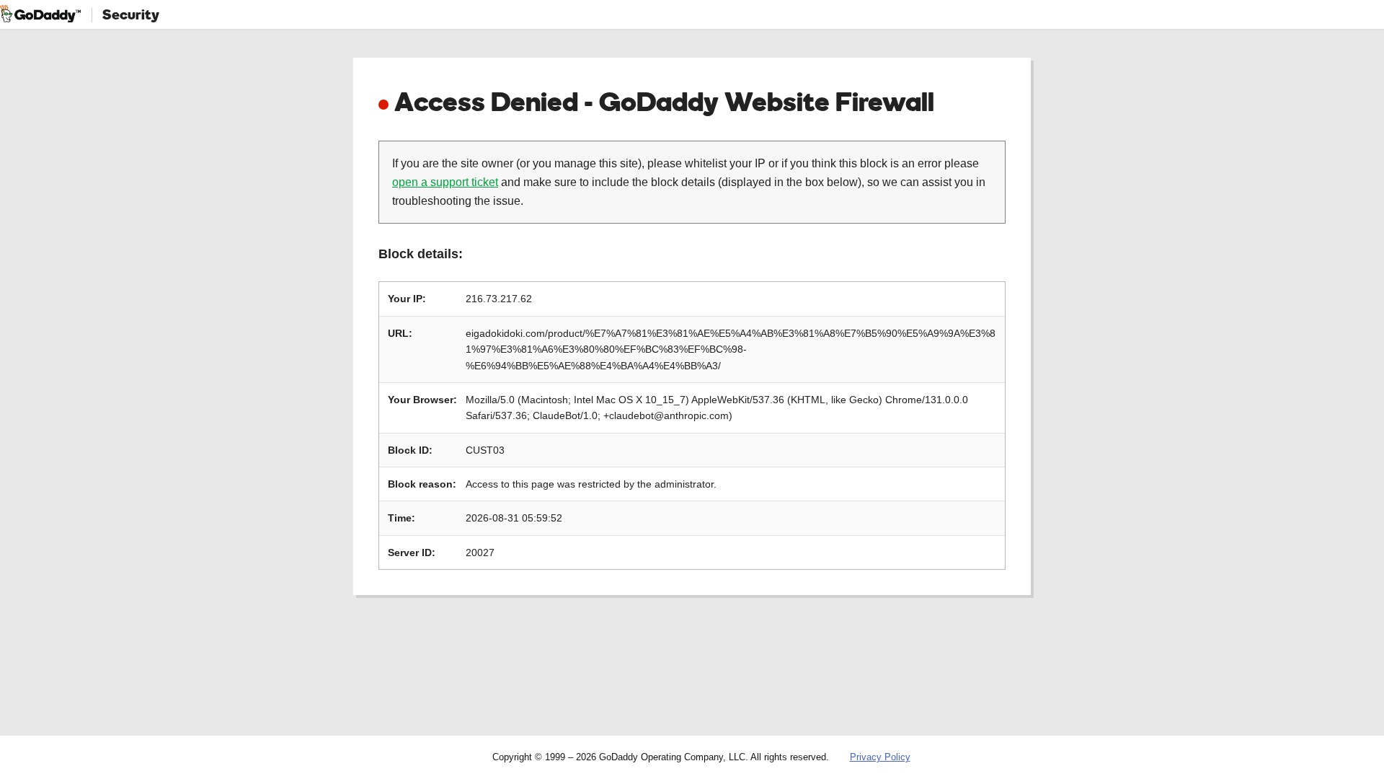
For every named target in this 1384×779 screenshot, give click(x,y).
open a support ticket (445, 182)
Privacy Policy (880, 757)
